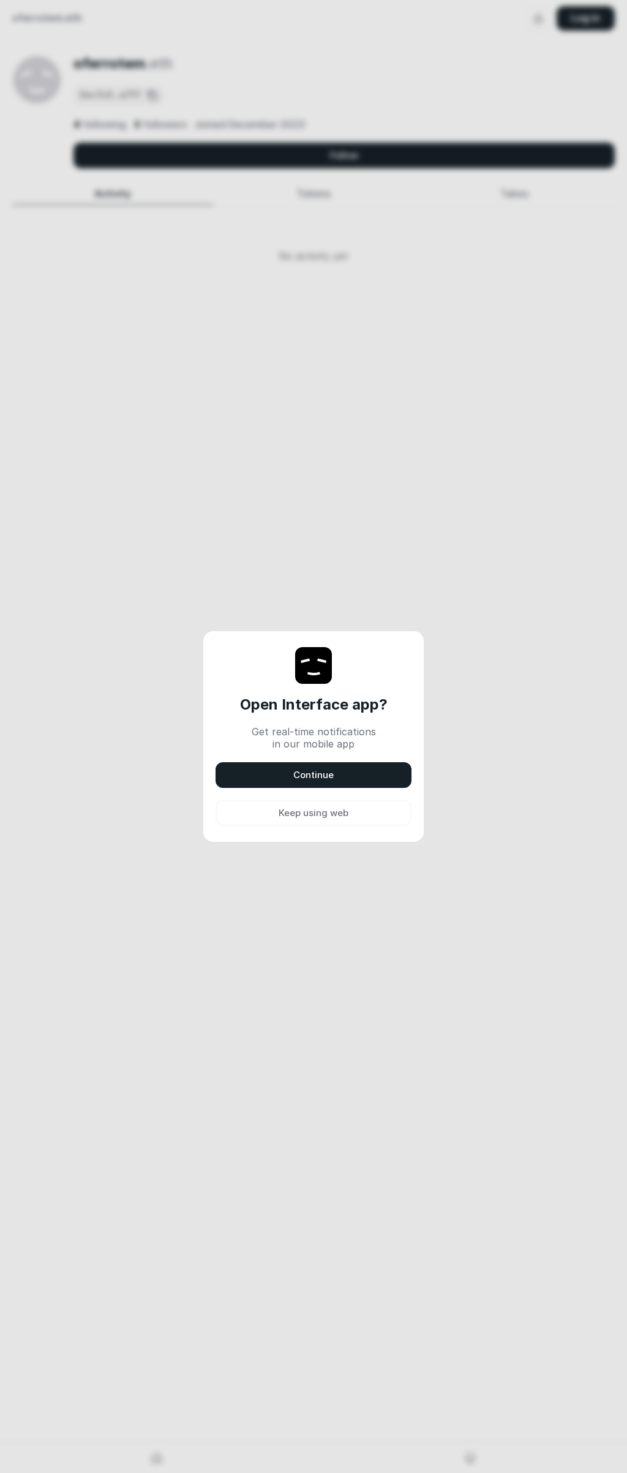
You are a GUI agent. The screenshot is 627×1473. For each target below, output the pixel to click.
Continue (313, 775)
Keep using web (313, 813)
